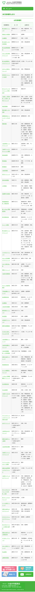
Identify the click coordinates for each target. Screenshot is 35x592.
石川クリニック (6, 174)
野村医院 (4, 161)
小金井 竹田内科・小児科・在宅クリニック (6, 98)
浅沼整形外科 (5, 297)
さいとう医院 (5, 225)
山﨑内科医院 (5, 557)
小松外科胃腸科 (6, 306)
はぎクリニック (6, 423)
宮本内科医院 (5, 180)
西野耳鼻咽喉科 (6, 326)
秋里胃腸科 (5, 106)
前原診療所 (5, 155)
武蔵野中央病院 (6, 193)
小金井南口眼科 (6, 446)
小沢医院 (4, 186)
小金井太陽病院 (6, 273)
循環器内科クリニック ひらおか (6, 118)
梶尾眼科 (4, 166)
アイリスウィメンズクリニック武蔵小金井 (6, 417)
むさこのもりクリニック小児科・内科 (6, 491)
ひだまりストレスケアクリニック (6, 519)
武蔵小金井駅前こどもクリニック (6, 470)
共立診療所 (5, 390)
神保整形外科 (5, 364)
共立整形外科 (5, 384)
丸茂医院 (4, 303)
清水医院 (4, 316)
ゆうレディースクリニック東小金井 (6, 90)
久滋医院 (4, 38)
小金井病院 (5, 170)
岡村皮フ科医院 (6, 34)
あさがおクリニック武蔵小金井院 (6, 526)
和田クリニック (6, 270)
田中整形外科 (5, 217)
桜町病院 (4, 123)
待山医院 (4, 552)
